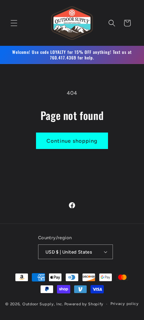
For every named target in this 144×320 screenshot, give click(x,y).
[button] (14, 23)
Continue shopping (72, 141)
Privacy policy (124, 303)
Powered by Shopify (84, 304)
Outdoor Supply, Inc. (42, 304)
